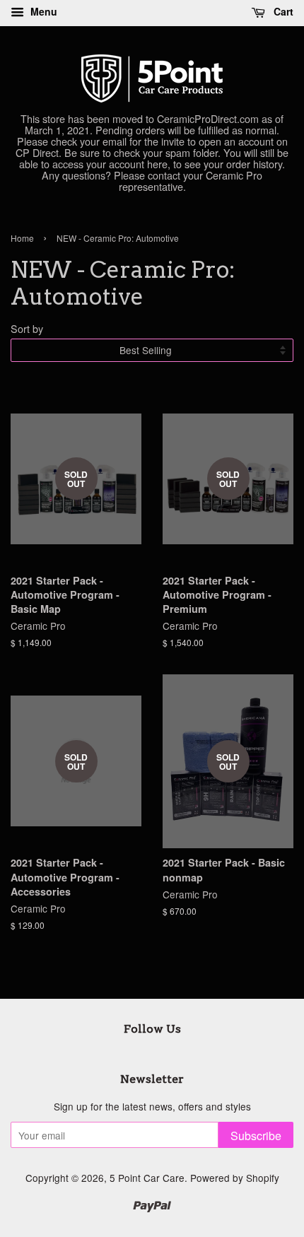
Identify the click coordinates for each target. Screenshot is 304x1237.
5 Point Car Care (147, 1178)
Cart (282, 11)
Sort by (27, 328)
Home (22, 238)
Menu (42, 11)
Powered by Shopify (234, 1178)
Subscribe (255, 1135)
